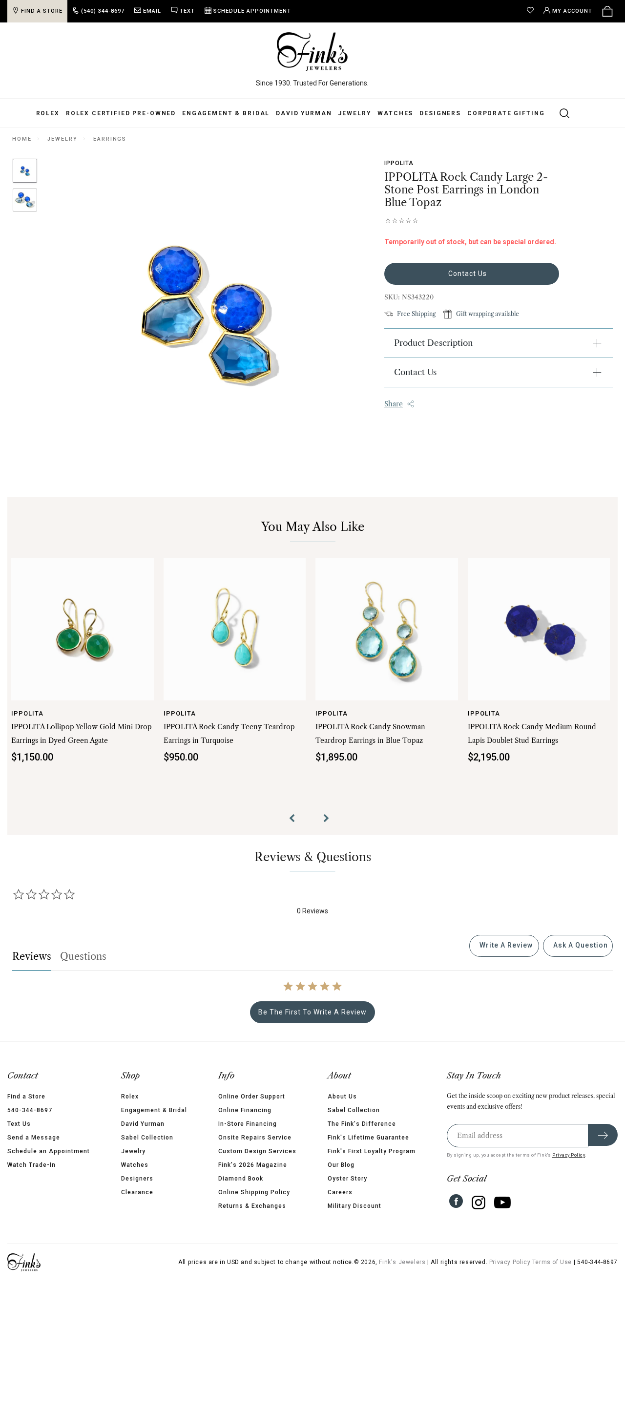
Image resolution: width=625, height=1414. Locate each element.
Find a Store (26, 1096)
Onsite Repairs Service (255, 1137)
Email (152, 11)
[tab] (504, 946)
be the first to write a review (312, 1012)
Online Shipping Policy (254, 1192)
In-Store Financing (247, 1123)
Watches (395, 113)
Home (21, 139)
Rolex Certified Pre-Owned (121, 113)
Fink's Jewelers (402, 1262)
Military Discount (354, 1206)
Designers (440, 113)
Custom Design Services (257, 1151)
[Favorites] (533, 11)
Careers (340, 1192)
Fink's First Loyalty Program (372, 1151)
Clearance (137, 1192)
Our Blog (341, 1164)
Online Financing (244, 1110)
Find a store (41, 11)
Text (187, 11)
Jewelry (354, 113)
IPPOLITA (399, 163)
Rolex (48, 113)
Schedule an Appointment (48, 1151)
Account (572, 11)
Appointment (252, 11)
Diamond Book (240, 1178)
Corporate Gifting (505, 113)
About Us (342, 1096)
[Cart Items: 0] (607, 11)
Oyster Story (347, 1178)
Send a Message (33, 1137)
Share (393, 404)
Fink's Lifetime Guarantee (368, 1137)
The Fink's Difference (362, 1123)
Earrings (109, 139)
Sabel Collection (147, 1137)
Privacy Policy (568, 1155)
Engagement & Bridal (226, 113)
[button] (295, 819)
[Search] (558, 113)
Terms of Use (552, 1262)
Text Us (19, 1123)
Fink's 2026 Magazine (252, 1164)
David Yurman (304, 113)
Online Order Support (251, 1096)
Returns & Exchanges (252, 1206)
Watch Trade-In (31, 1164)
